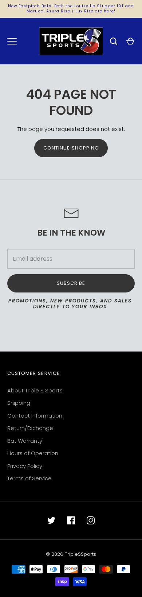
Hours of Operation (32, 453)
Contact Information (34, 415)
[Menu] (12, 41)
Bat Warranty (24, 441)
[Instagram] (91, 520)
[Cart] (130, 41)
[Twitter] (51, 520)
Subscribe (71, 283)
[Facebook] (71, 520)
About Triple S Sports (35, 390)
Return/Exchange (30, 428)
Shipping (18, 403)
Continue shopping (71, 147)
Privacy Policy (24, 466)
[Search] (114, 41)
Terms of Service (29, 478)
